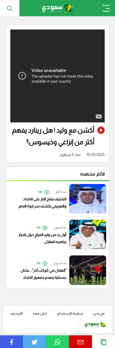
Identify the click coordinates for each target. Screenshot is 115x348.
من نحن (99, 313)
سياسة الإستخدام (70, 313)
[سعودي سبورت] (57, 8)
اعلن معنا (40, 313)
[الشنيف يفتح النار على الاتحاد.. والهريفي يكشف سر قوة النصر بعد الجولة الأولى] (54, 198)
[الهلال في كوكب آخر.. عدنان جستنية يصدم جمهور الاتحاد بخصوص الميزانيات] (54, 270)
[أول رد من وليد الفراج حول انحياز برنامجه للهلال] (54, 234)
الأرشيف (16, 313)
